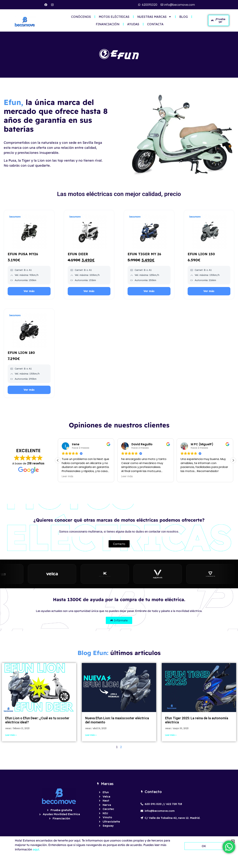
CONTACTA (155, 24)
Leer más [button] (67, 476)
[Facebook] (46, 4)
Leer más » (11, 735)
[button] (233, 460)
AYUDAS (133, 24)
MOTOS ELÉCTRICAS (114, 17)
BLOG (183, 17)
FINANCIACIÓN (107, 24)
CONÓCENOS (81, 17)
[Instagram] (52, 4)
